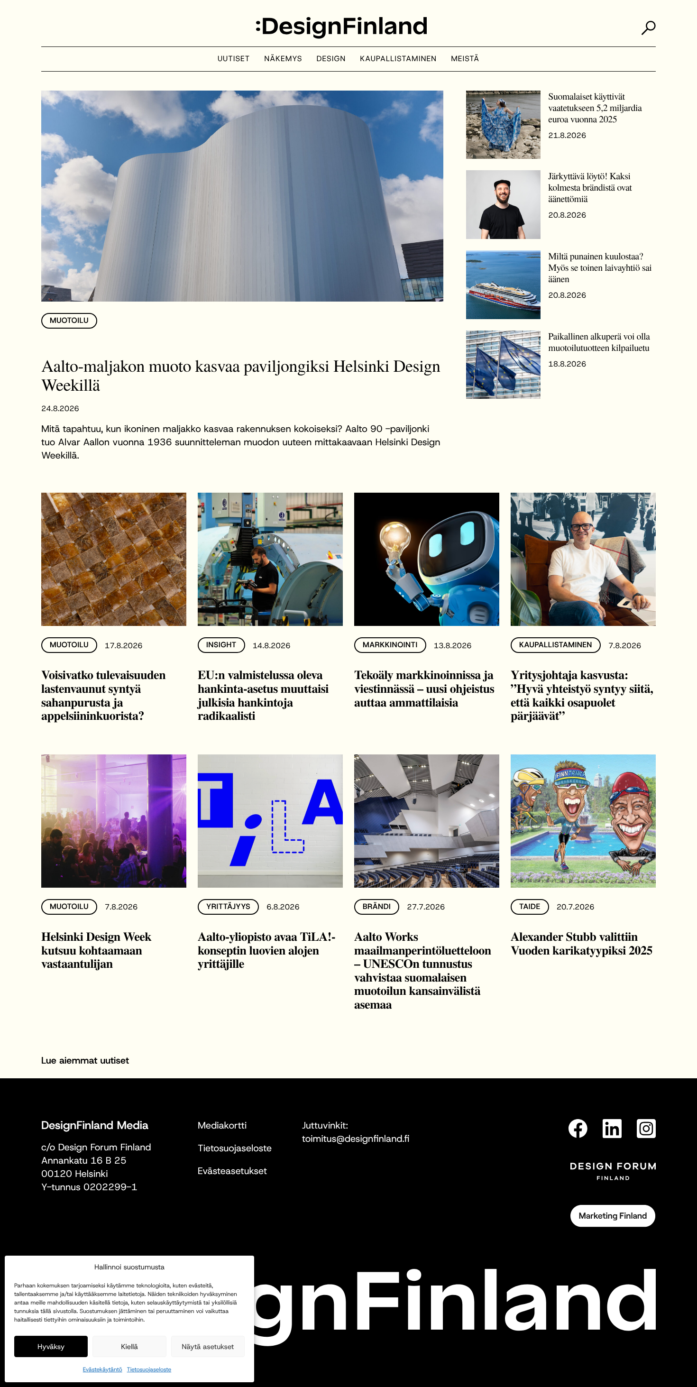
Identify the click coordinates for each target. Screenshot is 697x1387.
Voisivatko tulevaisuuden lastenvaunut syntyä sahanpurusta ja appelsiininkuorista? (103, 694)
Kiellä (129, 1346)
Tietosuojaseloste (149, 1369)
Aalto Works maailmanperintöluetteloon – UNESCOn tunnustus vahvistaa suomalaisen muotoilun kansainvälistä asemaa (422, 970)
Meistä (465, 59)
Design (331, 59)
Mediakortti (222, 1126)
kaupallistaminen (398, 59)
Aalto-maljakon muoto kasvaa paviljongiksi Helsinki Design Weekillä (240, 375)
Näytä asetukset (208, 1346)
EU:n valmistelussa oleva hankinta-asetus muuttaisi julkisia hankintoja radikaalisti (263, 694)
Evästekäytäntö (102, 1369)
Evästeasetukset (232, 1171)
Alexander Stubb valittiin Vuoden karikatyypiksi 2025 (581, 943)
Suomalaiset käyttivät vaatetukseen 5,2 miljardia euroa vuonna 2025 (595, 107)
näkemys (283, 59)
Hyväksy (50, 1346)
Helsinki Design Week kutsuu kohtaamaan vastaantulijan (96, 949)
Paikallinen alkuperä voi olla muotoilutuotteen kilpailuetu (599, 342)
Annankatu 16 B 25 (84, 1161)
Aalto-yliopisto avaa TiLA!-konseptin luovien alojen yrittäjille (266, 949)
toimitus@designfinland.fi (355, 1139)
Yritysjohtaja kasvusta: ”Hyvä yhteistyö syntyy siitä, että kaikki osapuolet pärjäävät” (582, 694)
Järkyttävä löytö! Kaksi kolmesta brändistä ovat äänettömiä (590, 187)
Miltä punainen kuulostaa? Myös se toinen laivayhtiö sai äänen (599, 267)
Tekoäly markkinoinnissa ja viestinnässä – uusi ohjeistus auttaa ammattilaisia (424, 687)
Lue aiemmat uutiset (85, 1061)
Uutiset (234, 59)
